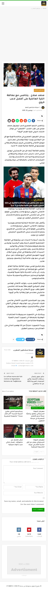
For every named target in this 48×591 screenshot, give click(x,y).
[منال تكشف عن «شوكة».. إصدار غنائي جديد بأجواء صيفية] (13, 431)
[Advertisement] (24, 35)
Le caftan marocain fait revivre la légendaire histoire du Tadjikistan (13, 379)
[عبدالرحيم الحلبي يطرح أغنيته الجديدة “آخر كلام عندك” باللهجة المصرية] (13, 402)
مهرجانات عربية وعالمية (38, 407)
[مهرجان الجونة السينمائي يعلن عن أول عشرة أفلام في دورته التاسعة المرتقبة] (34, 431)
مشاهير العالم (39, 90)
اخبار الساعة (19, 436)
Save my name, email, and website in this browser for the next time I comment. (24, 503)
